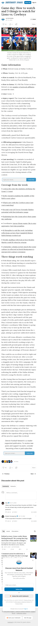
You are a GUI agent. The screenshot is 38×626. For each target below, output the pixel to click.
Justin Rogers (10, 18)
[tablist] (9, 486)
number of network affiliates (23, 87)
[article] (19, 542)
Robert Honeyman (10, 516)
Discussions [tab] (15, 531)
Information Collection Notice (22, 602)
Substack (10, 622)
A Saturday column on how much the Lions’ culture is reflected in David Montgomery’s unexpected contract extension (18, 249)
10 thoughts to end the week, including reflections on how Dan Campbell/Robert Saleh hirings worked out (17, 233)
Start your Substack (14, 618)
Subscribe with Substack (20, 596)
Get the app (27, 618)
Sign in (34, 2)
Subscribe (28, 2)
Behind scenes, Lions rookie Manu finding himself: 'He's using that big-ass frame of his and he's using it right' (14, 538)
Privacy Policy (18, 604)
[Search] (35, 531)
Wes (6, 503)
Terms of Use (27, 600)
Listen (34, 19)
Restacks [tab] (13, 486)
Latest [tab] (8, 531)
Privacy (33, 611)
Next (32, 474)
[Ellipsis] (35, 502)
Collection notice (21, 613)
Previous (6, 474)
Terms (13, 613)
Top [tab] (3, 531)
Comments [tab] (5, 486)
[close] (32, 560)
